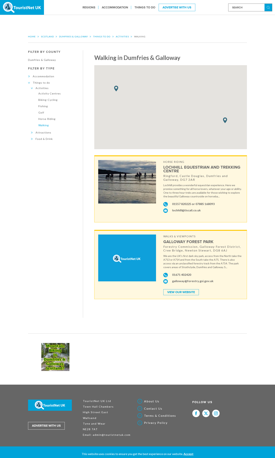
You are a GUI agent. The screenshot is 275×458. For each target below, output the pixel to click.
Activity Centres (49, 93)
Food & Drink (44, 138)
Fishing (43, 106)
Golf (41, 112)
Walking (43, 125)
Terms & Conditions (160, 415)
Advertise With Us (177, 7)
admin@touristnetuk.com (112, 434)
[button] (225, 120)
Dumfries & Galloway (73, 36)
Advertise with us (46, 426)
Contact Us (153, 408)
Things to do (145, 7)
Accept (188, 454)
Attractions (43, 132)
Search (269, 7)
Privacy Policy (156, 422)
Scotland (47, 36)
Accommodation (115, 7)
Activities (122, 36)
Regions (88, 7)
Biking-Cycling (48, 99)
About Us (151, 401)
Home (32, 36)
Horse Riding (47, 118)
